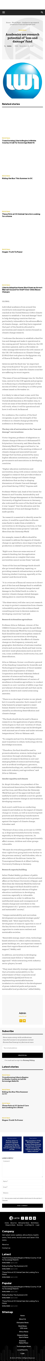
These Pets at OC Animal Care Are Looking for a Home (21, 215)
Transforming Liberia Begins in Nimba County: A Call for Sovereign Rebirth (19, 141)
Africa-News (23, 1332)
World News (16, 22)
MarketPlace (23, 1343)
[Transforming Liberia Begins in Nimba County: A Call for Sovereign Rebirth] (22, 122)
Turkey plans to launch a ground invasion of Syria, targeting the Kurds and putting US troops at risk (11, 1145)
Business (20, 1225)
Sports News (23, 1337)
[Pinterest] (22, 52)
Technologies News (24, 1346)
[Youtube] (34, 1218)
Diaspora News (10, 1225)
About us (5, 1244)
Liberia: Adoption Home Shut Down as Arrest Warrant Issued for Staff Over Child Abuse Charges (22, 289)
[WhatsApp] (27, 52)
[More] (32, 52)
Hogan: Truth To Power (12, 252)
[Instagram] (26, 1218)
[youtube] (24, 1020)
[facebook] (20, 1020)
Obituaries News (23, 1223)
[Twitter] (17, 52)
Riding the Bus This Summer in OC (17, 178)
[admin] (22, 1003)
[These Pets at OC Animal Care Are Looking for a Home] (22, 196)
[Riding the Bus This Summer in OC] (22, 160)
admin (9, 46)
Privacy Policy (29, 1060)
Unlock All (22, 1055)
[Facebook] (13, 52)
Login (37, 1225)
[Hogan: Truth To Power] (22, 233)
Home (8, 22)
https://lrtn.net (22, 1016)
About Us (13, 1223)
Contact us (6, 1248)
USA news (23, 1328)
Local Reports (29, 1225)
